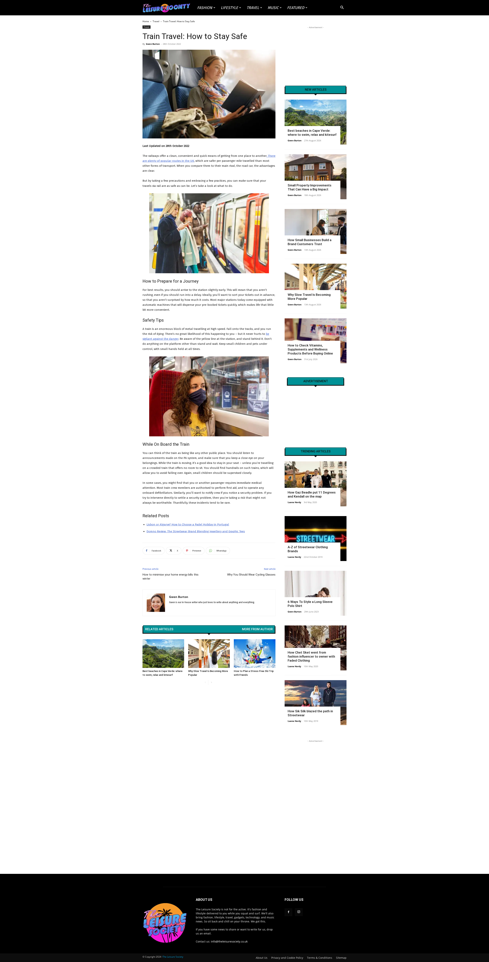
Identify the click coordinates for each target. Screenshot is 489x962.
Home (145, 21)
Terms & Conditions (319, 958)
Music (273, 7)
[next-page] (211, 682)
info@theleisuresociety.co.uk (229, 941)
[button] (342, 8)
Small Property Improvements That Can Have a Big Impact (309, 187)
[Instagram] (299, 912)
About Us (261, 958)
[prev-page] (205, 682)
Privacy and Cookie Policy (287, 958)
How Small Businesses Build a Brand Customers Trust (309, 242)
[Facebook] (288, 912)
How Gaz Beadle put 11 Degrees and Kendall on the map (312, 494)
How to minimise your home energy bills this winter (170, 576)
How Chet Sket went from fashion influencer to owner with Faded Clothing (311, 656)
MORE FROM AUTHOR (257, 629)
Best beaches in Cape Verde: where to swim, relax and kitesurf (312, 133)
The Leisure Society (173, 956)
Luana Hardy (294, 502)
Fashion (204, 7)
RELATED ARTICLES (159, 629)
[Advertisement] (315, 53)
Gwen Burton (153, 43)
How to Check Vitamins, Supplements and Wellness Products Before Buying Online (310, 349)
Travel (253, 7)
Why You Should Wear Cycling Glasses (251, 574)
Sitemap (341, 958)
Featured (295, 7)
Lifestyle (229, 7)
